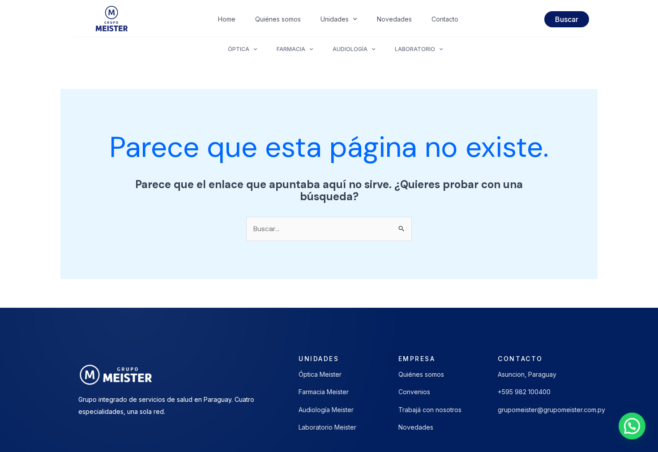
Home (226, 19)
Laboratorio (415, 49)
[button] (632, 426)
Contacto (445, 19)
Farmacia (291, 49)
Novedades (394, 19)
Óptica (238, 49)
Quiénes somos (278, 19)
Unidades (334, 19)
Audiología (350, 49)
